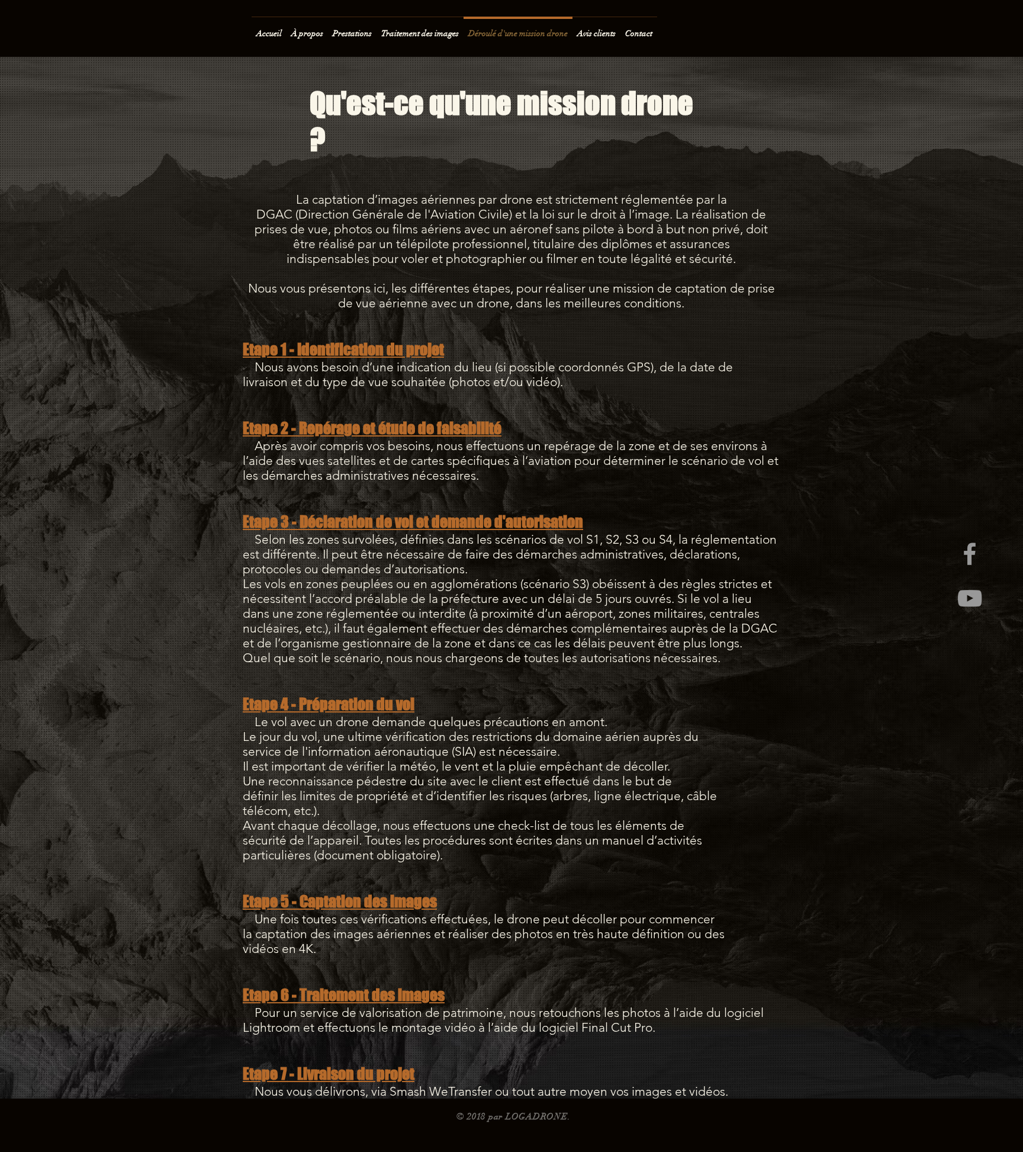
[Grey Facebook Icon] (970, 554)
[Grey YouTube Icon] (970, 598)
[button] (352, 28)
